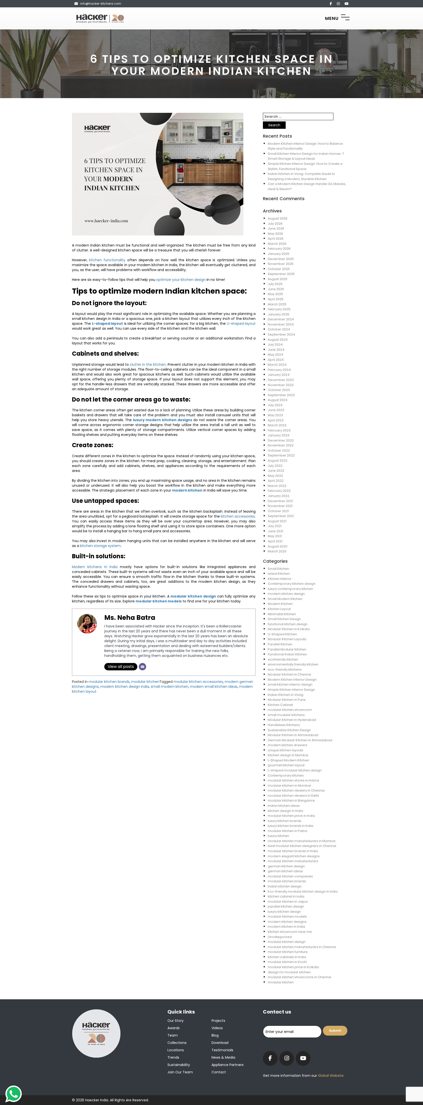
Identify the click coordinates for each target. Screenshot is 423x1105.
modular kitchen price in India (291, 815)
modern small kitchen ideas (213, 686)
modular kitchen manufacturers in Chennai (302, 947)
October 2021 (278, 511)
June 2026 (276, 228)
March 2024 (277, 364)
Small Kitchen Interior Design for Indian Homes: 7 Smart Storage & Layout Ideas (306, 156)
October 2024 (279, 329)
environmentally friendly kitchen (293, 664)
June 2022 (276, 470)
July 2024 (275, 344)
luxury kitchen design (284, 911)
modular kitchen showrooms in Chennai (299, 977)
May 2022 (275, 475)
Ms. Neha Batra (129, 617)
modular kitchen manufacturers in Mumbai (301, 841)
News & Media (223, 1057)
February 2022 (279, 490)
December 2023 (281, 379)
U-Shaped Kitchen (282, 634)
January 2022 (278, 496)
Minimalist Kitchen (282, 614)
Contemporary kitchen (286, 775)
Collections (177, 1042)
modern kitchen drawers (287, 745)
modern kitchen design (286, 593)
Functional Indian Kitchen (287, 654)
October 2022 (279, 450)
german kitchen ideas (285, 871)
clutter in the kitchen (148, 364)
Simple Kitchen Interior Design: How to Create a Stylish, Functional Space (305, 166)
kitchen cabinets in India (287, 957)
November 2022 (281, 445)
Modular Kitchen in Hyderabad (292, 719)
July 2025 (275, 284)
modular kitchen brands (109, 681)
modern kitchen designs (287, 921)
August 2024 (278, 339)
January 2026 (278, 253)
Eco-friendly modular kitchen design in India (303, 891)
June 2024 (276, 349)
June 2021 (275, 531)
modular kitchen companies (290, 876)
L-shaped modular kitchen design (295, 770)
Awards (173, 1028)
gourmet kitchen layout (286, 765)
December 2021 (280, 501)
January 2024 (279, 374)
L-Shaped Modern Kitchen (288, 760)
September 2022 (281, 455)
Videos (217, 1028)
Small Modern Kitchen (285, 599)
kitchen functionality (107, 260)
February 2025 (279, 309)
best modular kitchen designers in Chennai (302, 846)
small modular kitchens (286, 715)
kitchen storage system (100, 545)
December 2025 (281, 259)
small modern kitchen (169, 686)
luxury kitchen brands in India (290, 825)
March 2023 (277, 425)
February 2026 (279, 248)
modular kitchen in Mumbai (289, 785)
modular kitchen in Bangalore (291, 800)
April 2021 (275, 541)
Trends (173, 1057)
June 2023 (276, 410)
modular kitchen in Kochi (287, 962)
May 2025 (275, 294)
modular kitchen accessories (198, 681)
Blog (215, 1035)
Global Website (330, 1075)
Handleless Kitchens (284, 725)
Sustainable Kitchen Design (289, 730)
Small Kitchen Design (284, 619)
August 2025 (277, 279)
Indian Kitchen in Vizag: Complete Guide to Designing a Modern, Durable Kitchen (301, 176)
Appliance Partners (228, 1064)
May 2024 (275, 354)
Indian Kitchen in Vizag (285, 694)
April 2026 (275, 238)
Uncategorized (280, 937)
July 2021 (275, 526)
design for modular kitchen (289, 972)
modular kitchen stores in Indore (293, 780)
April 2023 (275, 420)
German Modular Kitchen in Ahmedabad (300, 740)
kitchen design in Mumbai (288, 755)
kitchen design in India (285, 810)
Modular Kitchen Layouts (287, 639)
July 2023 (275, 405)
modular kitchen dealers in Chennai (296, 790)
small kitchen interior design (290, 684)
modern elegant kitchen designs (294, 856)
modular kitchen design (193, 596)
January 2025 (278, 314)
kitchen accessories (238, 516)
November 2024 (281, 324)
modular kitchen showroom (290, 709)
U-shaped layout (241, 323)
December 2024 (281, 319)
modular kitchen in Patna (287, 831)
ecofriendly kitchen (283, 659)
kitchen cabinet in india (286, 896)
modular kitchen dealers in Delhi (293, 795)
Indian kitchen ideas (284, 805)
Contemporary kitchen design (292, 583)
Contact (219, 1072)
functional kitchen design (287, 624)
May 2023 (275, 415)
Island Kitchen (279, 573)
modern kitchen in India (286, 926)
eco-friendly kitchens (285, 669)
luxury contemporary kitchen (290, 588)
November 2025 (281, 263)
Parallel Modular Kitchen (287, 649)
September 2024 (281, 334)
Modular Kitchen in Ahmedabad (293, 735)
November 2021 (280, 506)
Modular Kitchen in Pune (287, 699)
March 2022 (277, 485)
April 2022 (275, 480)
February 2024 (279, 369)
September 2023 (281, 395)
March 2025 (277, 304)
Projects (218, 1020)
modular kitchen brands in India (293, 851)
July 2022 (275, 465)
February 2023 (279, 430)
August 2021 (277, 521)
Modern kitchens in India (95, 566)
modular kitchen (145, 681)
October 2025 (279, 269)
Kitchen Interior (280, 578)
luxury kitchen (278, 835)
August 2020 (277, 546)
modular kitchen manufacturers (293, 861)
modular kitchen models (287, 916)
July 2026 (275, 223)
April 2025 (275, 299)
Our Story (175, 1020)
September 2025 (281, 274)
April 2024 (276, 359)
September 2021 (281, 516)
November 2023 (281, 385)
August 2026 (277, 218)
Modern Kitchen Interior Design (292, 679)
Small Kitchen (278, 568)
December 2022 (281, 440)
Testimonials (222, 1050)
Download (220, 1042)
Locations (175, 1050)
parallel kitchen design (286, 906)
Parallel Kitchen (280, 644)
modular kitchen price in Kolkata (293, 967)
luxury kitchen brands (284, 821)
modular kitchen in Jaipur (288, 901)
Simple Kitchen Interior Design (291, 689)
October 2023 (279, 390)
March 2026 (277, 243)
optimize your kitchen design (181, 279)
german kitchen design (286, 866)
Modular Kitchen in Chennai (289, 674)
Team (172, 1035)
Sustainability (178, 1064)
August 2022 (277, 460)
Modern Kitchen (280, 603)
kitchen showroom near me (290, 931)
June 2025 (276, 289)
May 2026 (275, 233)
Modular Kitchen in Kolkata (289, 629)
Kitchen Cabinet (280, 704)
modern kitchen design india (124, 686)
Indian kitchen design (285, 886)
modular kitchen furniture (288, 951)
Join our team (180, 1072)
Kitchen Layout (279, 609)
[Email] (142, 666)
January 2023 (278, 435)
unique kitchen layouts (285, 750)
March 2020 (277, 551)
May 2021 (275, 536)
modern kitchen (187, 490)
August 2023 (277, 400)
